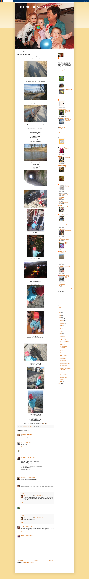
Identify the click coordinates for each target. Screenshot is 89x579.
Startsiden (36, 560)
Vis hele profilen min (61, 70)
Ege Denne (61, 132)
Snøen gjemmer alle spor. (63, 202)
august (61, 325)
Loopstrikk (66, 148)
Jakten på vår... (62, 357)
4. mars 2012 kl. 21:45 (27, 450)
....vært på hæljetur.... (66, 83)
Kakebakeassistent (68, 89)
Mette (22, 526)
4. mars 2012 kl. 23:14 (30, 485)
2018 (60, 307)
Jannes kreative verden (64, 184)
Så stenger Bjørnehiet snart (63, 194)
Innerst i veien (62, 156)
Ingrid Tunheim (23, 477)
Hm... (60, 238)
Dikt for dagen (62, 284)
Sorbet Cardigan (67, 206)
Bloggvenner (62, 334)
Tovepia (22, 434)
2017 (60, 309)
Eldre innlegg (50, 560)
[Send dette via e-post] (34, 426)
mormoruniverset (33, 6)
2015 (60, 312)
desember (62, 318)
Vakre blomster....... (63, 336)
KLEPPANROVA (62, 99)
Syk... (66, 267)
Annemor (22, 507)
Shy (21, 442)
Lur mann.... (62, 372)
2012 (60, 317)
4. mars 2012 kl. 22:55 (31, 457)
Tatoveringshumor (63, 355)
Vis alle (71, 288)
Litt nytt (66, 243)
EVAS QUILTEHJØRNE (63, 242)
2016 (60, 310)
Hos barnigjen (62, 229)
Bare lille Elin (61, 197)
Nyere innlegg (20, 560)
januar (61, 381)
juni (61, 328)
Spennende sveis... (63, 365)
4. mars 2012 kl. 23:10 (31, 477)
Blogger (48, 570)
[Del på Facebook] (38, 426)
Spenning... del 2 (63, 350)
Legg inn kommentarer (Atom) (28, 562)
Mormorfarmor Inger (28, 495)
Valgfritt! (61, 343)
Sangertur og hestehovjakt (65, 363)
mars (61, 333)
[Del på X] (37, 426)
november (62, 320)
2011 (60, 383)
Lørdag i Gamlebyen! (64, 374)
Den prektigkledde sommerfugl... (63, 347)
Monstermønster (62, 109)
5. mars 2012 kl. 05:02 (29, 507)
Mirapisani (61, 201)
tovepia (60, 205)
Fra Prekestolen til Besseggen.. (64, 239)
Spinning (60, 198)
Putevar (61, 353)
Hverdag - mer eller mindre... (64, 266)
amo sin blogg (23, 457)
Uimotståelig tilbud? (63, 377)
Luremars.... (62, 366)
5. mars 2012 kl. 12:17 (38, 517)
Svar (21, 438)
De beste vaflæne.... (63, 358)
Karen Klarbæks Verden (64, 214)
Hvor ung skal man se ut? (64, 341)
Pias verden (61, 137)
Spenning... (62, 352)
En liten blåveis (63, 360)
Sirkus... (61, 376)
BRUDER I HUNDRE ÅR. (64, 118)
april (61, 331)
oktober (61, 322)
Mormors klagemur (63, 193)
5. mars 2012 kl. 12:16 (38, 495)
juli (60, 326)
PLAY (60, 174)
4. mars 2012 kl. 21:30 (28, 434)
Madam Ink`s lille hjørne (63, 224)
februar (61, 379)
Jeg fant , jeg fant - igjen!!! (64, 361)
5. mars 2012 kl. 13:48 (27, 526)
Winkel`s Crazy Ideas (63, 165)
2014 (60, 314)
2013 (60, 315)
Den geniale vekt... (63, 348)
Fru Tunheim (61, 262)
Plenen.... (66, 76)
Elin (21, 450)
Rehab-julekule (67, 157)
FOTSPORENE (67, 253)
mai (61, 330)
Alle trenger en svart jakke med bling (67, 111)
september (62, 323)
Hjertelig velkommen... (63, 263)
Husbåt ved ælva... (63, 371)
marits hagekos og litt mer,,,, (64, 275)
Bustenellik (23, 485)
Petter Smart (62, 344)
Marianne (22, 535)
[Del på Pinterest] (40, 426)
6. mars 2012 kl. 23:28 (29, 535)
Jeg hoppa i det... (63, 339)
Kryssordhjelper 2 (63, 338)
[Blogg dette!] (36, 426)
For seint (60, 285)
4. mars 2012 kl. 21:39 (27, 442)
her (41, 423)
